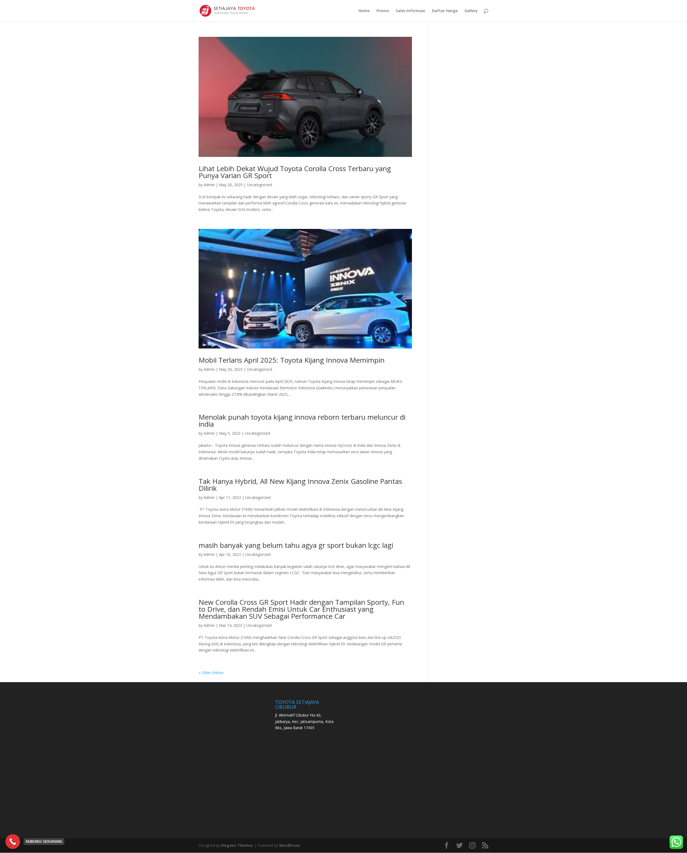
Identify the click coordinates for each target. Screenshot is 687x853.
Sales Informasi (410, 11)
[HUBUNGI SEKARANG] (12, 841)
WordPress (289, 845)
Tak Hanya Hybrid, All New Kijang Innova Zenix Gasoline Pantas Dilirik (300, 484)
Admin (209, 184)
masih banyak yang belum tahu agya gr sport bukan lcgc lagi (296, 545)
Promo (383, 11)
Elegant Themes (237, 845)
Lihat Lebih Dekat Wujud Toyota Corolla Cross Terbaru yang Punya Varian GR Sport (295, 172)
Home (364, 11)
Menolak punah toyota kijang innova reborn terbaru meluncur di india (302, 420)
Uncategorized (259, 184)
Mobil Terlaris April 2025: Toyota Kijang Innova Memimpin (292, 360)
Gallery (471, 11)
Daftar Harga (445, 11)
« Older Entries (211, 672)
